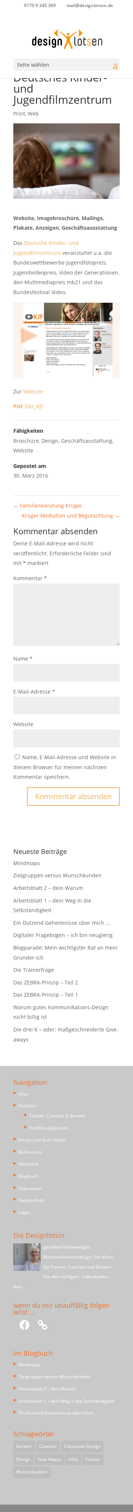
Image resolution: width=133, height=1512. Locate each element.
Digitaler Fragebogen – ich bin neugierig (63, 934)
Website (33, 391)
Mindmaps (26, 863)
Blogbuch (28, 1176)
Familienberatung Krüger (47, 505)
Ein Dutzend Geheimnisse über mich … (61, 922)
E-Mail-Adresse (34, 691)
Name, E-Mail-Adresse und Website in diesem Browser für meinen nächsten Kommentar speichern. (64, 767)
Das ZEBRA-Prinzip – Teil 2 (45, 982)
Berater (24, 1446)
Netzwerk (28, 1164)
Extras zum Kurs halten (42, 1140)
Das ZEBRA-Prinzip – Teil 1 (45, 994)
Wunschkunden (32, 1472)
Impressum (30, 1188)
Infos (73, 1459)
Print (19, 113)
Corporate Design (82, 1446)
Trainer (92, 1459)
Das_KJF (28, 406)
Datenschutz (31, 1200)
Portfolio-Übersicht (48, 1128)
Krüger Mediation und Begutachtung (71, 515)
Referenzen (30, 1152)
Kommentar (30, 578)
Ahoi (23, 1094)
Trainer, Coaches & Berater (57, 1116)
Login (24, 1212)
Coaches (48, 1446)
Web (33, 113)
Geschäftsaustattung (86, 440)
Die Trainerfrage (33, 969)
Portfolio (27, 1106)
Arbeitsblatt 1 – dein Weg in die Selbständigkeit (66, 1401)
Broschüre (26, 440)
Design (49, 440)
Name (23, 658)
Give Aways (49, 1459)
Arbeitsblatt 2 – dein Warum (48, 887)
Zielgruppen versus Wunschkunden (57, 875)
